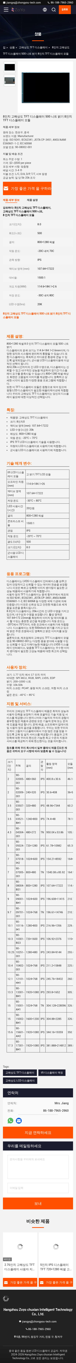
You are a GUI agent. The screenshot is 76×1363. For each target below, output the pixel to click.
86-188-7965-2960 (61, 2)
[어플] (10, 1120)
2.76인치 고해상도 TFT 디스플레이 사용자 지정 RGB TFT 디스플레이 (19, 1267)
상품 (12, 47)
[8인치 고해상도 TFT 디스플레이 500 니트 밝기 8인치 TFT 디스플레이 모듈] (45, 87)
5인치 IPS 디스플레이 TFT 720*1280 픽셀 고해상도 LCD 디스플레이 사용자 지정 (55, 1267)
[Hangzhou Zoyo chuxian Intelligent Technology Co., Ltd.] (18, 9)
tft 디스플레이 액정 (52, 1072)
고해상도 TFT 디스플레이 (33, 47)
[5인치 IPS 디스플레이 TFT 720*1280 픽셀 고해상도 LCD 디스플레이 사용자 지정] (56, 1246)
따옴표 (65, 9)
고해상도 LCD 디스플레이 (20, 1080)
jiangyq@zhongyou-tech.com (24, 2)
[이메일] (18, 1120)
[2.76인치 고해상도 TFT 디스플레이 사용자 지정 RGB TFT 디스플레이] (20, 1246)
